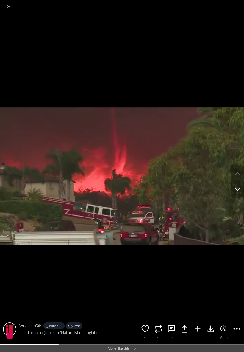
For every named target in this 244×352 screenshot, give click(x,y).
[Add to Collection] (197, 330)
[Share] (184, 330)
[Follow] (9, 335)
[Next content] (237, 189)
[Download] (211, 330)
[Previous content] (237, 173)
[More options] (237, 330)
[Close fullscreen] (9, 6)
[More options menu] (238, 3)
